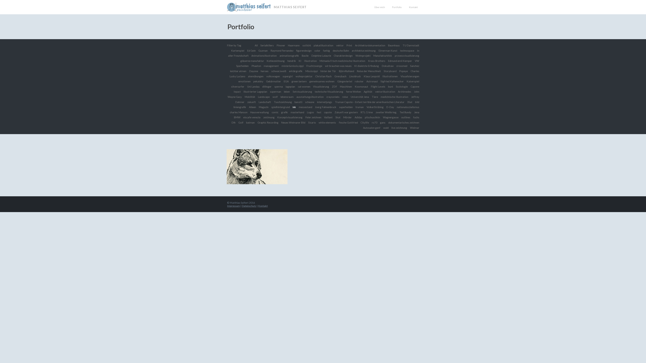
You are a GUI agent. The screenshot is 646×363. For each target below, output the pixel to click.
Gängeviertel (344, 81)
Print (349, 45)
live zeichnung (399, 127)
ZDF (334, 86)
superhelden (346, 107)
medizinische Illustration (394, 96)
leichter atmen (238, 71)
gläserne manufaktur (252, 60)
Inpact (237, 91)
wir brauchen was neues (338, 65)
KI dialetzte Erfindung (366, 65)
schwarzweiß (278, 71)
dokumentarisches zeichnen (403, 122)
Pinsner (281, 45)
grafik (284, 112)
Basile (305, 55)
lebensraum (287, 96)
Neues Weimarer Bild (293, 122)
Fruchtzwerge (314, 65)
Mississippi (311, 71)
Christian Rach (323, 76)
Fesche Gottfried (348, 122)
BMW (237, 117)
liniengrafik (239, 107)
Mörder (347, 117)
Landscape (264, 96)
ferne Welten (353, 91)
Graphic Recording (268, 122)
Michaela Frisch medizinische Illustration (342, 60)
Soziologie (402, 86)
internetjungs (324, 102)
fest (319, 112)
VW (417, 60)
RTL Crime (367, 112)
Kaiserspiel (413, 81)
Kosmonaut (361, 86)
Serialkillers (267, 45)
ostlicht (306, 45)
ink (294, 107)
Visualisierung (321, 86)
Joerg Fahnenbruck (325, 107)
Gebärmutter (273, 81)
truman (359, 107)
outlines (405, 117)
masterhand (297, 112)
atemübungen (255, 76)
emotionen (244, 81)
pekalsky (258, 81)
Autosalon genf (371, 127)
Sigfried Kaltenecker (392, 81)
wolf (275, 96)
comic (275, 112)
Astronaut (372, 81)
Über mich (379, 7)
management (271, 65)
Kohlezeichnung (276, 60)
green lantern (299, 81)
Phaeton (256, 65)
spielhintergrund (280, 107)
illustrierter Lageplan (255, 91)
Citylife (365, 122)
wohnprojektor (304, 76)
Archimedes (404, 91)
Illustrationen (390, 76)
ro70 (374, 122)
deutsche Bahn (341, 50)
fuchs (416, 117)
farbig (326, 50)
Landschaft (265, 102)
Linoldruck (355, 76)
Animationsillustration (264, 55)
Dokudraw (388, 65)
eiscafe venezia (251, 117)
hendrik (292, 60)
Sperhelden (242, 65)
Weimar (414, 127)
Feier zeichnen (313, 117)
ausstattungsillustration (310, 96)
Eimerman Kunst (388, 50)
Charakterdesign (343, 55)
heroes (264, 71)
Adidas (358, 117)
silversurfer (237, 86)
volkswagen (273, 76)
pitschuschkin (372, 117)
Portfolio (397, 7)
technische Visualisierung (329, 91)
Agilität (368, 91)
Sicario (312, 122)
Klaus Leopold (372, 76)
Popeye (403, 71)
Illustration (310, 60)
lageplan (290, 86)
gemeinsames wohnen (321, 81)
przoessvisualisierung (407, 55)
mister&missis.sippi (293, 65)
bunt (390, 86)
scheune (309, 102)
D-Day (390, 107)
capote (328, 112)
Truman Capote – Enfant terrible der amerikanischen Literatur (369, 102)
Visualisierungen (410, 76)
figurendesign (304, 50)
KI (300, 60)
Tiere (375, 96)
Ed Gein (251, 50)
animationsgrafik (289, 55)
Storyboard (390, 71)
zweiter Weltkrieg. (386, 112)
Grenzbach (340, 76)
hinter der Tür (328, 71)
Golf (240, 122)
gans (382, 122)
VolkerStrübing (375, 107)
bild (417, 102)
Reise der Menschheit (369, 71)
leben (287, 91)
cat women (304, 86)
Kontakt (413, 7)
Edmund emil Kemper (400, 60)
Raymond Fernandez (282, 50)
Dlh (233, 122)
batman (250, 122)
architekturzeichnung (364, 50)
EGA (286, 81)
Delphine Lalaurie (321, 55)
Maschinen (346, 86)
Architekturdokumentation (370, 45)
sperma (278, 86)
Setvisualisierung (302, 91)
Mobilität (250, 96)
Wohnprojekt (363, 55)
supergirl (288, 76)
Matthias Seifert (290, 7)
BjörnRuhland (346, 71)
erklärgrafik (295, 71)
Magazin (263, 107)
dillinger (267, 86)
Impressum (233, 205)
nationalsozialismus (408, 107)
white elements (327, 122)
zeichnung (269, 117)
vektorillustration (385, 91)
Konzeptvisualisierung (289, 117)
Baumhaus (394, 45)
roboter (359, 81)
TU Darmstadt (411, 45)
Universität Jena (360, 96)
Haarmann (294, 45)
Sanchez (414, 65)
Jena (416, 112)
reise (345, 96)
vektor (340, 45)
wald (386, 127)
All (256, 45)
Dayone (253, 71)
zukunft (251, 102)
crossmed (401, 65)
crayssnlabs (332, 96)
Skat (337, 117)
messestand (305, 107)
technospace (407, 50)
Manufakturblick (382, 55)
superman (275, 91)
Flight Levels (378, 86)
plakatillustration (323, 45)
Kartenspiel (237, 50)
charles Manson (238, 112)
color (317, 50)
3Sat (409, 102)
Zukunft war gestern (346, 112)
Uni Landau (253, 86)
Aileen (252, 107)
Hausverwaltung (259, 112)
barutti (298, 102)
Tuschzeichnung (283, 102)
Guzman (263, 50)
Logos (310, 112)
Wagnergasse (391, 117)
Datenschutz (249, 205)
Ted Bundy (405, 112)
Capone (415, 86)
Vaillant (328, 117)
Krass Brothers (376, 60)
